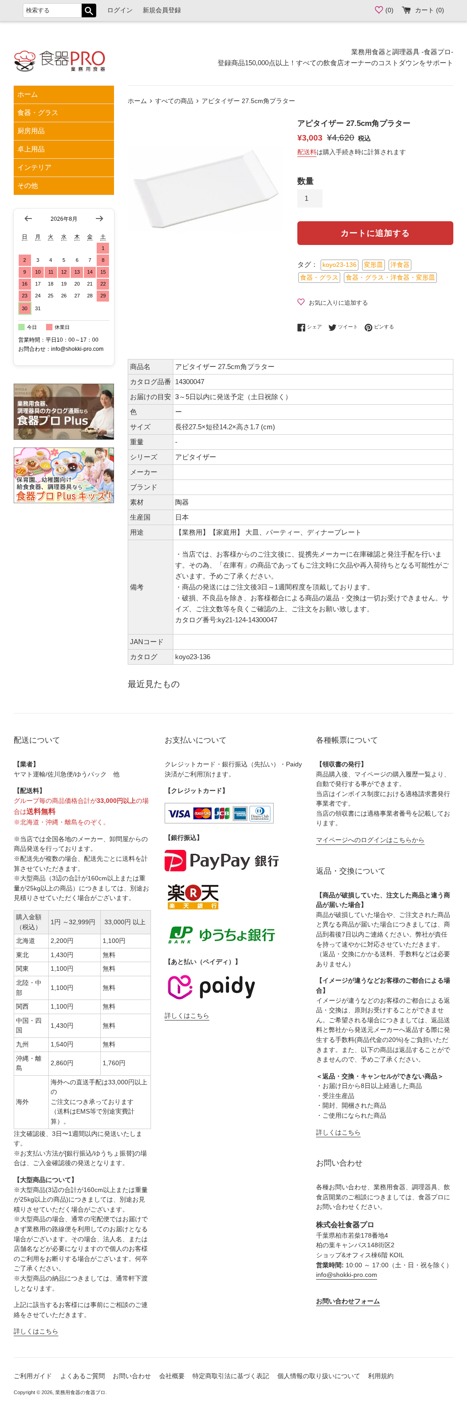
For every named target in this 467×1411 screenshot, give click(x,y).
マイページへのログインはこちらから (370, 840)
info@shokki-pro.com (346, 1274)
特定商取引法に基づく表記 (230, 1376)
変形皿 (373, 264)
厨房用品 (31, 131)
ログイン (120, 10)
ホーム (27, 94)
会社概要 (172, 1376)
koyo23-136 (339, 264)
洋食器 (400, 264)
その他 (27, 185)
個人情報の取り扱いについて (318, 1376)
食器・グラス (37, 112)
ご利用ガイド (33, 1376)
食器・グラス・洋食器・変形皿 (390, 277)
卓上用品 (31, 149)
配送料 (307, 152)
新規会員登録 (162, 10)
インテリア (34, 167)
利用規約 (381, 1376)
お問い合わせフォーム (348, 1301)
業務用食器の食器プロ (80, 1392)
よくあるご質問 (82, 1376)
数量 (305, 181)
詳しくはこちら (36, 1331)
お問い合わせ (132, 1376)
